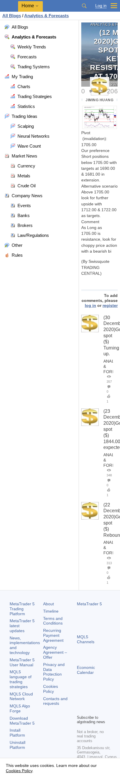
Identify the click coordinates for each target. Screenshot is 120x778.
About (48, 604)
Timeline (51, 611)
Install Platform (17, 732)
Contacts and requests (55, 701)
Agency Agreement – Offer (55, 652)
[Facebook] (80, 700)
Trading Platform (22, 609)
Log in (101, 6)
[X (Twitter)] (99, 700)
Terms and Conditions (53, 621)
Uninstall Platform (17, 745)
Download (22, 720)
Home (28, 5)
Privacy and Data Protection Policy (54, 671)
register (110, 305)
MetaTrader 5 (89, 604)
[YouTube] (80, 709)
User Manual (22, 662)
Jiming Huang (99, 100)
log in (90, 305)
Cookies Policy (50, 689)
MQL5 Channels (85, 639)
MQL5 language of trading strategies (20, 679)
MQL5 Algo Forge (20, 708)
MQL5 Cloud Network (21, 696)
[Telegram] (89, 700)
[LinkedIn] (89, 709)
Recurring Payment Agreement (53, 635)
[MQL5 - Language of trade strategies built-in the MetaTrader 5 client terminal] (9, 6)
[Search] (84, 5)
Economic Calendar (86, 670)
